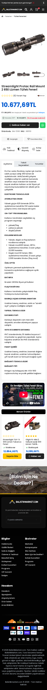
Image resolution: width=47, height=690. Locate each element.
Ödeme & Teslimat (10, 554)
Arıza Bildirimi (7, 605)
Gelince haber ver (21, 125)
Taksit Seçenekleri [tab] (23, 164)
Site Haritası (30, 551)
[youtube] (23, 639)
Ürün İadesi (7, 601)
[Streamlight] (41, 95)
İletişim (5, 575)
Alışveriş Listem (8, 598)
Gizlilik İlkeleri (7, 547)
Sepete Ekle (12, 456)
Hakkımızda (7, 544)
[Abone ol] (36, 519)
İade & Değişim (8, 551)
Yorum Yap (21, 95)
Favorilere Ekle (36, 139)
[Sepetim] (37, 9)
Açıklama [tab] (8, 164)
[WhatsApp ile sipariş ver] (42, 125)
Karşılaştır (14, 139)
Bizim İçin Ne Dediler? (34, 554)
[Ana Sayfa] (2, 16)
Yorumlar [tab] (39, 164)
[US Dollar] (43, 3)
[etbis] (37, 639)
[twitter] (19, 639)
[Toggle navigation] (43, 9)
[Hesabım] (31, 9)
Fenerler (8, 16)
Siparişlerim (7, 594)
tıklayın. (41, 112)
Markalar (29, 544)
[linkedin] (28, 639)
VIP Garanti (7, 572)
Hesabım (6, 591)
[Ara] (26, 9)
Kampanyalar (31, 547)
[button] (41, 44)
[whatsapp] (32, 639)
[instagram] (14, 639)
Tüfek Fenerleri (20, 16)
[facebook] (10, 639)
